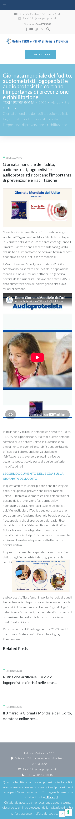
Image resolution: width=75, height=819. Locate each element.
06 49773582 (43, 24)
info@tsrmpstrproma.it (43, 18)
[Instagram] (36, 29)
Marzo (55, 102)
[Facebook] (26, 29)
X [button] (62, 813)
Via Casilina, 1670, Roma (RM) (43, 14)
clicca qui (52, 797)
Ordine (8, 108)
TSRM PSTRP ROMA (18, 102)
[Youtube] (31, 29)
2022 (42, 102)
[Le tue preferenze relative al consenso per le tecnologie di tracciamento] (68, 812)
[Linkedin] (41, 29)
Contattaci (40, 54)
